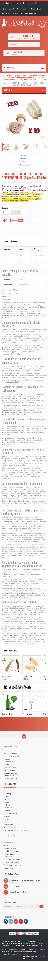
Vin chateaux (8, 808)
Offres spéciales (9, 827)
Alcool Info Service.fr (23, 954)
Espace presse (8, 759)
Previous (3, 146)
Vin (4, 791)
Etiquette (6, 811)
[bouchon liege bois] (6, 147)
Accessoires (7, 816)
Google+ (25, 162)
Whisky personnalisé (10, 779)
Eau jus (6, 799)
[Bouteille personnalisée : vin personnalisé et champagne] (18, 23)
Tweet (24, 155)
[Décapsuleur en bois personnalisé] (11, 664)
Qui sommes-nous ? (8, 9)
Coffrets (6, 805)
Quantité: (5, 208)
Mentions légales (9, 848)
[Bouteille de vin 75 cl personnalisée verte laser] (11, 702)
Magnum (6, 802)
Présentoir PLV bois (10, 776)
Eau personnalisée (10, 770)
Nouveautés (7, 819)
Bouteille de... (7, 714)
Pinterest (24, 165)
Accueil (6, 83)
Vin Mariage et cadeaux (12, 865)
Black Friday (7, 822)
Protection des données (12, 860)
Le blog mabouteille (30, 13)
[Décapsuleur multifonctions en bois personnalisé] (31, 664)
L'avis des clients (9, 767)
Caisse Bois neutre (10, 813)
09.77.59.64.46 (32, 3)
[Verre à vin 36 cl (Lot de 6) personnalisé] (31, 702)
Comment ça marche (23, 9)
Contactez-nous (9, 762)
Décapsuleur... (7, 676)
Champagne (8, 794)
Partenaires (7, 857)
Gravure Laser (8, 868)
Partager (25, 158)
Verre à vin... (27, 714)
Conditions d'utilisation (11, 851)
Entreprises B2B (17, 13)
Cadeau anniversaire (11, 862)
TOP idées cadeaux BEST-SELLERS (16, 830)
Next (45, 146)
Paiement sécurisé (10, 854)
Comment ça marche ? (11, 756)
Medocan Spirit (42, 956)
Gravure (16, 83)
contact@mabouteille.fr (18, 892)
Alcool (5, 797)
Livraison (33, 9)
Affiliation (6, 764)
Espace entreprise (10, 773)
